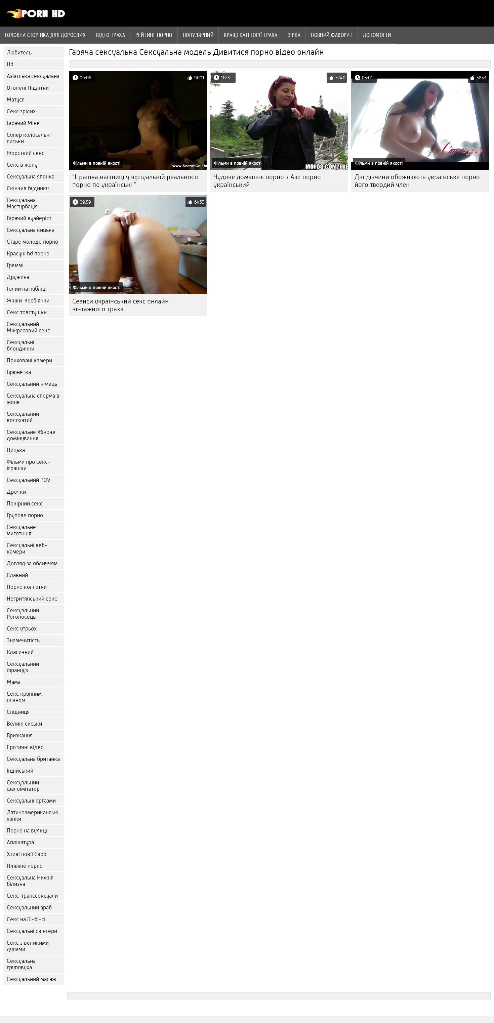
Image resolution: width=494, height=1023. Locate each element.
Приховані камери (29, 360)
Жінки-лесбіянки (28, 300)
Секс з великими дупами (28, 946)
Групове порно (25, 515)
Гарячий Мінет (24, 123)
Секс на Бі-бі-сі (26, 919)
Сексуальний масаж (31, 979)
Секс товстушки (27, 312)
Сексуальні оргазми (31, 800)
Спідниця (18, 712)
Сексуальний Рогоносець (23, 613)
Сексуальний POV (28, 480)
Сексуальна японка (30, 176)
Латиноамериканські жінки (32, 815)
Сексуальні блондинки (20, 345)
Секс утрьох (22, 628)
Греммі (15, 265)
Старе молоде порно (32, 242)
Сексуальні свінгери (32, 931)
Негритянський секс (32, 599)
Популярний (198, 35)
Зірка (294, 35)
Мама (13, 682)
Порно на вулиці (27, 830)
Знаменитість (23, 640)
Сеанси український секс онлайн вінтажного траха (120, 305)
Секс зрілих (21, 111)
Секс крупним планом (24, 697)
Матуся (16, 99)
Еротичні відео (25, 747)
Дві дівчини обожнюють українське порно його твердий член (417, 181)
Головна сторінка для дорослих (45, 35)
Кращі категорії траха (250, 35)
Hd (10, 64)
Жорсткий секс (25, 153)
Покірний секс (25, 503)
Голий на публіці (27, 289)
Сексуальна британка (33, 759)
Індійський (20, 771)
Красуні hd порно (28, 253)
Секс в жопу (22, 165)
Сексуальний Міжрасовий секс (28, 327)
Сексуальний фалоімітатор (23, 785)
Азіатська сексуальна (33, 76)
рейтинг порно (153, 35)
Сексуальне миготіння (21, 530)
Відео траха (110, 35)
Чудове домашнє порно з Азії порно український (267, 181)
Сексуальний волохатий (23, 417)
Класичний (20, 652)
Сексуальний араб (29, 907)
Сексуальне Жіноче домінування (31, 435)
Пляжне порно (25, 866)
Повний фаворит (332, 35)
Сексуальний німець (32, 384)
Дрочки (16, 492)
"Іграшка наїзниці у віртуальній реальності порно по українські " (135, 181)
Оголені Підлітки (28, 88)
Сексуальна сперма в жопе (33, 399)
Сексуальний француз (23, 667)
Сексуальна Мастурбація (22, 203)
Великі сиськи (24, 724)
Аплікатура (20, 842)
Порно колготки (27, 587)
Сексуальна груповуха (21, 964)
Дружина (18, 277)
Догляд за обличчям (32, 563)
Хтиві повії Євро (26, 854)
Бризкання (20, 735)
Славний (17, 575)
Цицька (16, 450)
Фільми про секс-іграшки (28, 465)
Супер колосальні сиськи (29, 138)
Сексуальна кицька (30, 230)
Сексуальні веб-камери (27, 548)
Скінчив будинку (28, 188)
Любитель (19, 52)
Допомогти (377, 35)
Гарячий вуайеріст (29, 218)
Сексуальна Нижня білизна (30, 880)
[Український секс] (36, 17)
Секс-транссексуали (32, 896)
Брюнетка (19, 372)
